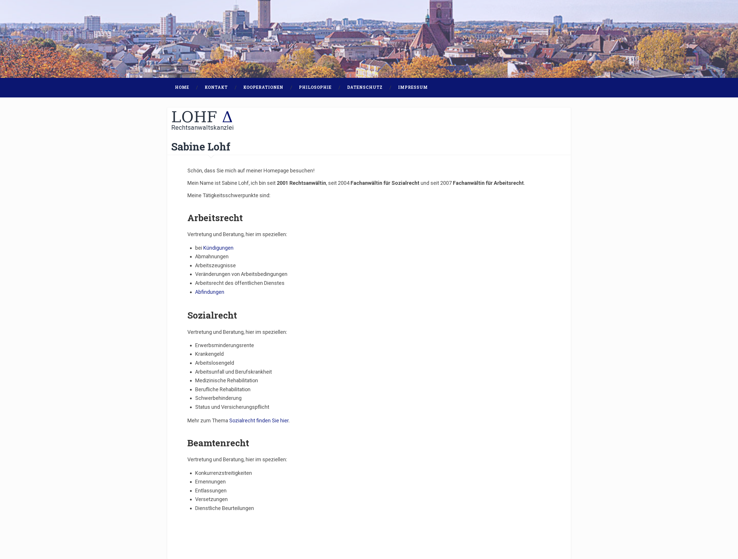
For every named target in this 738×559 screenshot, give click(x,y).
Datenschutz (365, 87)
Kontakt (216, 87)
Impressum (413, 87)
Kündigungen (218, 248)
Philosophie (315, 87)
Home (182, 87)
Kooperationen (263, 87)
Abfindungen (209, 292)
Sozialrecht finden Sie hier (259, 420)
